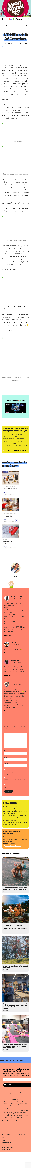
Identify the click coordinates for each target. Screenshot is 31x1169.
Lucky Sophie (15, 660)
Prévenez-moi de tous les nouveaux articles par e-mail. (14, 787)
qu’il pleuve (22, 325)
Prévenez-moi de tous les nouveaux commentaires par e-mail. (15, 780)
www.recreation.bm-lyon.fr (11, 333)
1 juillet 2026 (5, 891)
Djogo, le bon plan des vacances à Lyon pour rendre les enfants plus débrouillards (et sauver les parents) (15, 1006)
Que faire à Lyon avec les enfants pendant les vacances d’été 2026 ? (15, 888)
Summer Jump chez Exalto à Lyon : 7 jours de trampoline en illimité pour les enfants (15, 1046)
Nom (5, 750)
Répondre (7, 635)
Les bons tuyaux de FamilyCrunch (14, 1093)
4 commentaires (14, 43)
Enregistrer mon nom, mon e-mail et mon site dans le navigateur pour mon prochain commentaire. (15, 772)
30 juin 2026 (5, 969)
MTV (26, 43)
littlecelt (13, 643)
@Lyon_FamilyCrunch (12, 846)
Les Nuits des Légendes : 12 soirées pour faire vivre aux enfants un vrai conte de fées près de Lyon (15, 928)
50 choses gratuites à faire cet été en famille (15, 966)
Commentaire (7, 732)
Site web (6, 763)
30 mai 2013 (7, 43)
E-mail (6, 757)
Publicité (19, 1121)
